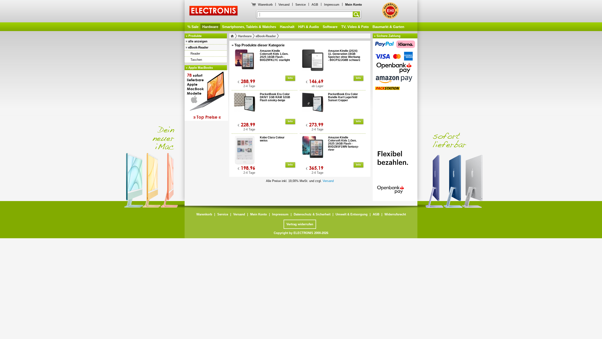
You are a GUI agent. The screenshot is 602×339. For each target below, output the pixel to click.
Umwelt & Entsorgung (352, 214)
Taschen (196, 59)
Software (330, 27)
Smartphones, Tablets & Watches (249, 27)
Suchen (357, 14)
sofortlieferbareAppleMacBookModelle (204, 96)
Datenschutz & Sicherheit (312, 214)
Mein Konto (258, 214)
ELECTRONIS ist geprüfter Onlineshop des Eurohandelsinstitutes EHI (390, 10)
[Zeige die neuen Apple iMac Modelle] (489, 161)
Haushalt (287, 27)
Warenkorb (265, 4)
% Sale (192, 27)
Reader (195, 53)
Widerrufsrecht (395, 214)
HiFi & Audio (308, 27)
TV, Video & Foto (355, 27)
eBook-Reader (198, 47)
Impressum (331, 4)
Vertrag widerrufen (299, 224)
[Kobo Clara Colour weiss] (244, 150)
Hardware (210, 27)
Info (290, 78)
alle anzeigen (197, 41)
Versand (283, 4)
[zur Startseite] (233, 36)
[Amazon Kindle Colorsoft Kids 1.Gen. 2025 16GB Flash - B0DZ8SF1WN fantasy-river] (312, 150)
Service (300, 4)
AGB (315, 4)
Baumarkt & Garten (388, 27)
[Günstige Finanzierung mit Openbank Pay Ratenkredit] (395, 170)
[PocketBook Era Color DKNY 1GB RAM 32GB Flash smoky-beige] (244, 107)
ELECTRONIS (213, 11)
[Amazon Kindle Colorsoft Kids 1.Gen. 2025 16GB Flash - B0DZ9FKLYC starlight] (244, 63)
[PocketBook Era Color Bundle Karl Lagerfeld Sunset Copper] (312, 107)
